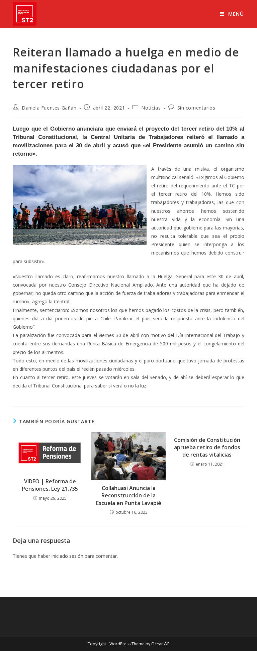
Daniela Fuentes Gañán (49, 108)
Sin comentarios (196, 108)
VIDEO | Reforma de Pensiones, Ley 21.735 (50, 485)
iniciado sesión (67, 556)
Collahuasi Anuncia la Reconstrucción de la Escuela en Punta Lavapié (128, 495)
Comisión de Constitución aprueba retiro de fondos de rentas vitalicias (207, 447)
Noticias (151, 108)
